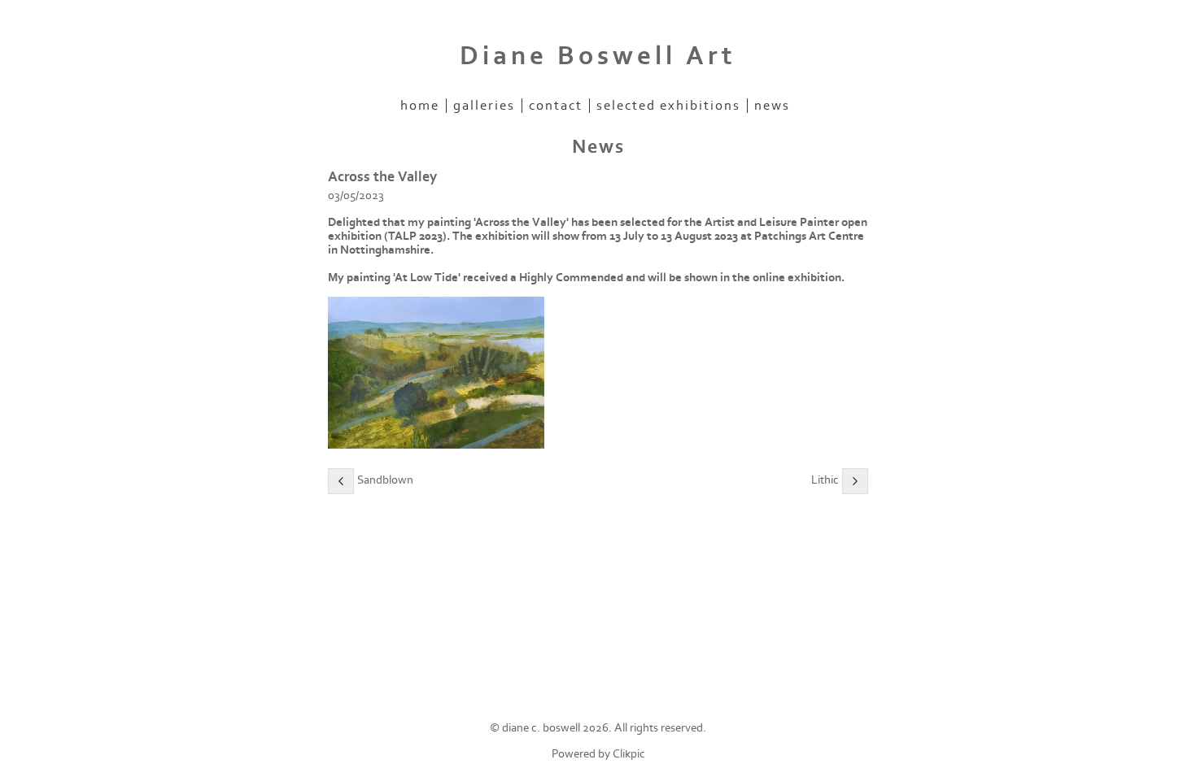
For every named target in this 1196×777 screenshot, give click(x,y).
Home (419, 105)
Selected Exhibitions (668, 105)
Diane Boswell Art (598, 56)
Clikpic (629, 754)
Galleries (484, 105)
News (772, 105)
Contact (556, 105)
